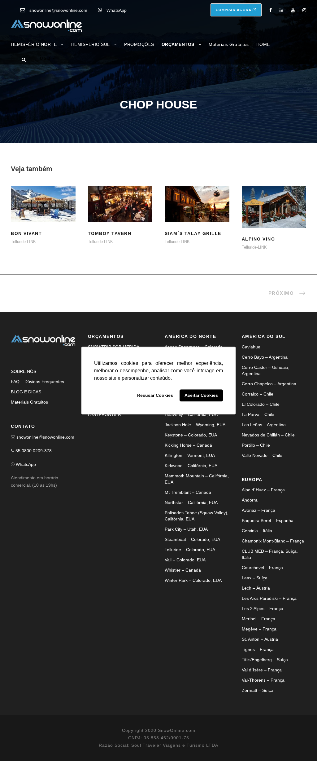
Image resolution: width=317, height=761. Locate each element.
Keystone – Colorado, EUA (191, 434)
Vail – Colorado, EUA (185, 559)
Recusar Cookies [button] (155, 395)
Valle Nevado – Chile (262, 455)
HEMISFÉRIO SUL (90, 44)
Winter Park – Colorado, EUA (193, 580)
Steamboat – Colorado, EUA (192, 539)
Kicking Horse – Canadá (188, 445)
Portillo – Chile (256, 445)
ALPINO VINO (273, 215)
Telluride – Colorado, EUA (190, 549)
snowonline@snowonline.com (58, 10)
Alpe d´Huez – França (263, 489)
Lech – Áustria (256, 588)
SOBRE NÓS (23, 371)
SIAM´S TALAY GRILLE (193, 233)
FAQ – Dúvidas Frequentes (37, 381)
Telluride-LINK (23, 241)
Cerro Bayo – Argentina (265, 357)
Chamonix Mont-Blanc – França (273, 540)
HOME (263, 44)
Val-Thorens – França (263, 680)
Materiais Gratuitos (229, 44)
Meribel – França (258, 618)
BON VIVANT (43, 212)
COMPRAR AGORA (234, 10)
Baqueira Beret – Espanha (267, 520)
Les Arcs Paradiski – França (269, 598)
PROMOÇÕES (139, 44)
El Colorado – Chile (261, 404)
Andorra (250, 500)
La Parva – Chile (258, 414)
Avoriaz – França (258, 510)
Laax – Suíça (254, 577)
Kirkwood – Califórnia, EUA (191, 465)
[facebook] (270, 10)
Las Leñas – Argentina (264, 424)
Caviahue (251, 346)
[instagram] (304, 10)
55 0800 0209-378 (33, 450)
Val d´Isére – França (262, 669)
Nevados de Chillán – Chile (268, 434)
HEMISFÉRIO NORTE (34, 44)
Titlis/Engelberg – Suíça (265, 659)
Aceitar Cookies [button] (201, 395)
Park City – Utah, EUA (186, 529)
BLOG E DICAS (26, 391)
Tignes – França (258, 649)
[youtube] (293, 10)
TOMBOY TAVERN (110, 233)
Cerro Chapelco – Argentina (269, 383)
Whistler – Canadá (183, 570)
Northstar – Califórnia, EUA (191, 502)
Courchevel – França (262, 567)
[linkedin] (281, 10)
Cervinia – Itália (257, 530)
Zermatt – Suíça (257, 690)
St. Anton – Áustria (260, 639)
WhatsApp (116, 10)
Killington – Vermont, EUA (190, 455)
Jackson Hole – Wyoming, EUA (195, 424)
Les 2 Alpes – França (262, 608)
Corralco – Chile (257, 394)
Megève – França (259, 628)
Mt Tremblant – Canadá (188, 492)
